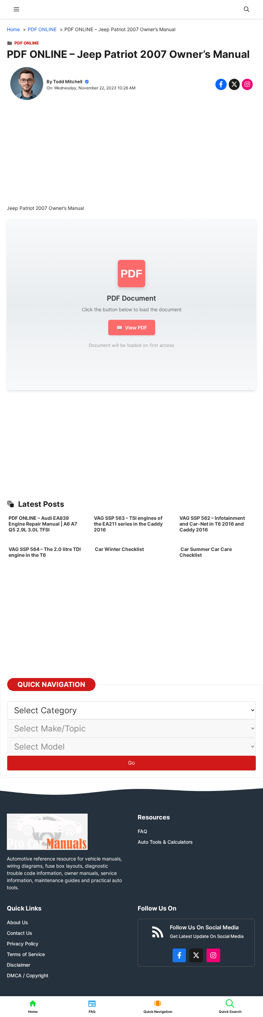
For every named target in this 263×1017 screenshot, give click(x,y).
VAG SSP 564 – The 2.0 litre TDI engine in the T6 (45, 552)
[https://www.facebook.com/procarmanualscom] (179, 955)
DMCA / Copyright (27, 975)
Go (131, 762)
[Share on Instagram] (247, 84)
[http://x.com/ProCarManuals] (196, 955)
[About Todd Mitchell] (26, 84)
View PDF (131, 327)
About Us (17, 922)
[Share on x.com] (234, 84)
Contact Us (19, 933)
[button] (246, 9)
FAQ (142, 831)
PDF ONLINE (26, 43)
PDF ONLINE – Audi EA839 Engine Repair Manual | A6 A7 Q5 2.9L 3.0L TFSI (43, 523)
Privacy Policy (22, 943)
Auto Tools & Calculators (165, 842)
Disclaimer (18, 965)
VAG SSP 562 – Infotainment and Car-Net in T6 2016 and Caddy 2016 (212, 523)
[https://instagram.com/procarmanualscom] (213, 955)
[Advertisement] (131, 156)
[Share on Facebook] (220, 84)
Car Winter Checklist (119, 549)
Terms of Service (26, 954)
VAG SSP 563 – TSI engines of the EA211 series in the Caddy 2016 (128, 523)
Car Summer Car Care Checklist (205, 552)
